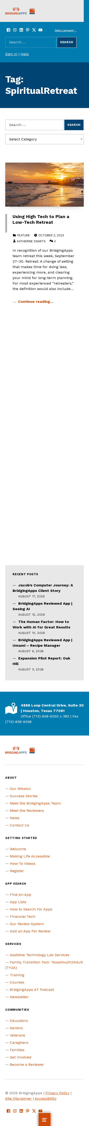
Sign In (11, 54)
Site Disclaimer (18, 1098)
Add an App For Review (30, 931)
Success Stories (24, 796)
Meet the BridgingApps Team (35, 803)
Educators (19, 1020)
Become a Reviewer (27, 1064)
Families (17, 1050)
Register (17, 871)
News (14, 818)
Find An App (20, 894)
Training (17, 975)
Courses (17, 982)
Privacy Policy (57, 1093)
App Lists (18, 902)
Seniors (16, 1028)
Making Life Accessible (30, 856)
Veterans (17, 1035)
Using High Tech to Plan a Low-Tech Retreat (41, 219)
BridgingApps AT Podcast (32, 989)
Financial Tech (22, 916)
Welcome (18, 849)
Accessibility (45, 1098)
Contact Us (19, 825)
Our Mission (20, 788)
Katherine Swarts (31, 241)
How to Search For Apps (31, 909)
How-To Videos (22, 863)
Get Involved (20, 1057)
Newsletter (19, 997)
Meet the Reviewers (27, 810)
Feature (23, 235)
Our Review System (27, 924)
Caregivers (19, 1042)
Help (25, 54)
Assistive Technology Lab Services (39, 955)
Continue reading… (35, 301)
